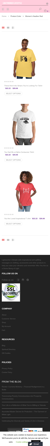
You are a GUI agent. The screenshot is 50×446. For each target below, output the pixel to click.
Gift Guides (6, 353)
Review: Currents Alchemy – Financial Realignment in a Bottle (23, 388)
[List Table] (13, 27)
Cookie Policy (7, 372)
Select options (13, 93)
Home (4, 16)
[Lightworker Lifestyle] (15, 2)
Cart (3, 330)
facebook (18, 279)
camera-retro (22, 279)
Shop (4, 322)
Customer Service (9, 319)
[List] (8, 27)
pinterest (27, 279)
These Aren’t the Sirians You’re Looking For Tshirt (24, 87)
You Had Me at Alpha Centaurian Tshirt (24, 153)
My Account (6, 326)
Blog (3, 345)
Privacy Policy (7, 368)
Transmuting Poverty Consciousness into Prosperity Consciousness (21, 397)
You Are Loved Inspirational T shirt (25, 218)
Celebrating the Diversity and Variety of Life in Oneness (23, 421)
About (4, 315)
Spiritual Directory (8, 349)
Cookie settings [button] (22, 442)
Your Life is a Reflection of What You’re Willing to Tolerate (24, 405)
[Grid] (3, 27)
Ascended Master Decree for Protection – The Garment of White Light (24, 413)
